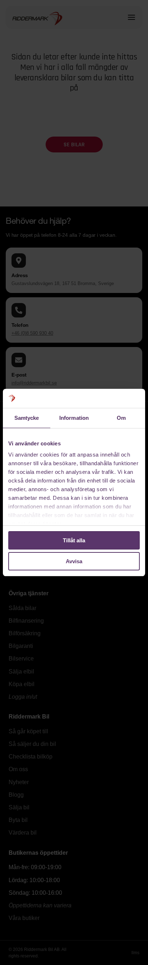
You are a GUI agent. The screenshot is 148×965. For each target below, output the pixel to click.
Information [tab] (74, 418)
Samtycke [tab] (26, 418)
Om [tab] (121, 418)
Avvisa (74, 561)
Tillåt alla (74, 540)
